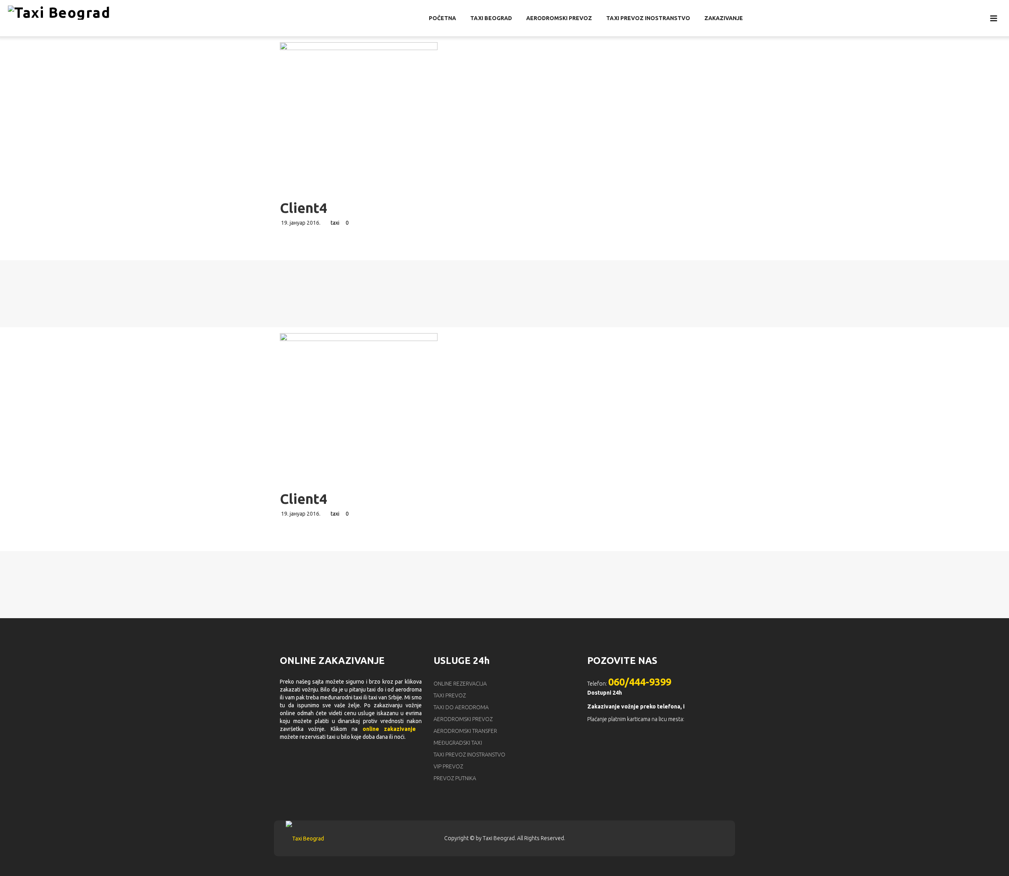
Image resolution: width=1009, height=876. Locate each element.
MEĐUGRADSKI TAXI (458, 743)
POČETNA (442, 18)
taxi (335, 223)
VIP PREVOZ (448, 766)
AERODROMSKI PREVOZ (559, 18)
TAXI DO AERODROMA (461, 707)
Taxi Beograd (499, 838)
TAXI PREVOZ (450, 695)
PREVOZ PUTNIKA (455, 778)
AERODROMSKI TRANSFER (465, 731)
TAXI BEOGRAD (491, 18)
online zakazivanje (389, 729)
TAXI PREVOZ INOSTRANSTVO (648, 18)
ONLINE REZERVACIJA (460, 683)
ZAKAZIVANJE (723, 18)
